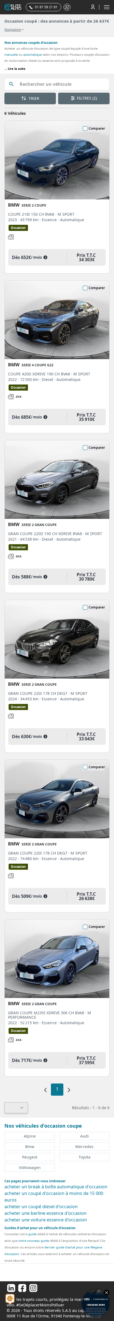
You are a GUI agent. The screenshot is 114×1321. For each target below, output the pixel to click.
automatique (32, 54)
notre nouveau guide (33, 1241)
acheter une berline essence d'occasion (45, 1213)
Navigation (12, 30)
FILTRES (86, 98)
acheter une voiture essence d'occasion (45, 1220)
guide (32, 1234)
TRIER (33, 98)
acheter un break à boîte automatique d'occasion (55, 1187)
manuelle (11, 54)
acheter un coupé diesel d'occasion (41, 1206)
